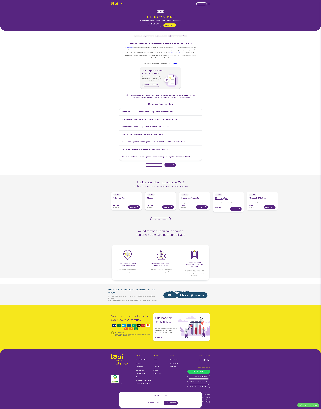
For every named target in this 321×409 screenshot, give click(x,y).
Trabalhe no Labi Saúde (143, 380)
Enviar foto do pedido (151, 85)
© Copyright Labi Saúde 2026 (117, 383)
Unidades (139, 363)
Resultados (201, 4)
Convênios (139, 367)
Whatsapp (174, 63)
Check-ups (156, 367)
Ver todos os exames (154, 165)
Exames (161, 11)
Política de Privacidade (143, 384)
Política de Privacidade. (192, 398)
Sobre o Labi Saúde (142, 360)
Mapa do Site (157, 373)
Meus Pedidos (174, 363)
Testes (155, 363)
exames (171, 52)
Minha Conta (174, 360)
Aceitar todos (171, 403)
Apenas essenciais (152, 403)
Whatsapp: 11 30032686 (200, 372)
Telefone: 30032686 (200, 377)
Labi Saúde (130, 47)
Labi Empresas (140, 373)
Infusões (155, 370)
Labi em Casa (140, 370)
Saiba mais (158, 337)
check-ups (180, 52)
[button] (160, 111)
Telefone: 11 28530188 (199, 381)
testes (175, 52)
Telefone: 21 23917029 (199, 386)
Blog (137, 377)
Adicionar (168, 25)
